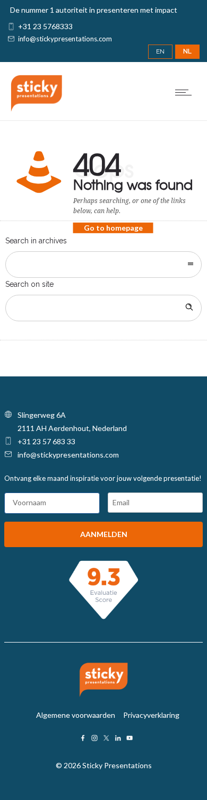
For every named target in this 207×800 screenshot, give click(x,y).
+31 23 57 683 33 (46, 441)
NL (187, 51)
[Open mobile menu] (185, 92)
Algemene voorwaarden (75, 714)
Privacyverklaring (151, 714)
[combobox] (103, 264)
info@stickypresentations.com (65, 38)
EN (160, 51)
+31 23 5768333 (45, 26)
